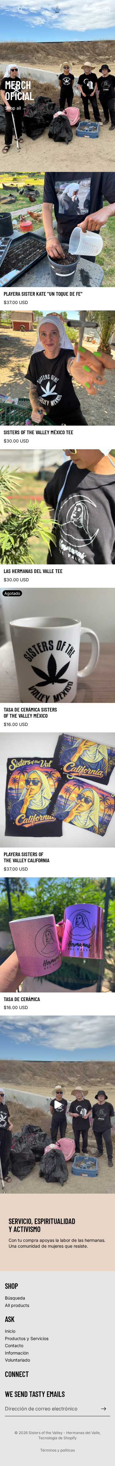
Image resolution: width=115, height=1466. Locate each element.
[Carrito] (107, 9)
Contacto (14, 1345)
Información (17, 1352)
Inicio (10, 1331)
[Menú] (7, 9)
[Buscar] (20, 9)
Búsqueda (15, 1297)
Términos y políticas (57, 1450)
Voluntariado (17, 1360)
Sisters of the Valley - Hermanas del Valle (64, 1432)
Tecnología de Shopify (57, 1438)
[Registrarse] (103, 1408)
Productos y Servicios (26, 1338)
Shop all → (15, 108)
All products (17, 1305)
